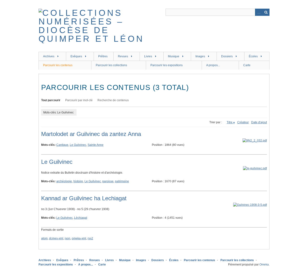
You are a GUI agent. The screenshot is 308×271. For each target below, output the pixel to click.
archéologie (64, 181)
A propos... (213, 65)
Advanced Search (258, 12)
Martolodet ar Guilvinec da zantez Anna (91, 134)
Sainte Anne (95, 145)
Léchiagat (80, 217)
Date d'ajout (259, 122)
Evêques (76, 56)
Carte (246, 65)
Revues (123, 56)
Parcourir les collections (111, 65)
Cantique (62, 145)
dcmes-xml (56, 238)
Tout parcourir (50, 100)
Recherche (266, 12)
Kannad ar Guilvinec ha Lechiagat (84, 198)
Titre (229, 122)
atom (44, 238)
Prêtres (103, 56)
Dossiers (227, 56)
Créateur (243, 122)
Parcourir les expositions (166, 65)
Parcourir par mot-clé (79, 100)
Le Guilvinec (78, 145)
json (67, 238)
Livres (148, 56)
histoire (78, 181)
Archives (48, 56)
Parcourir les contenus (57, 65)
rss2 (90, 238)
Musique (173, 56)
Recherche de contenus (113, 100)
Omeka (264, 264)
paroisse (108, 181)
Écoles (253, 56)
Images (200, 56)
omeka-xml (79, 238)
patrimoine (122, 181)
